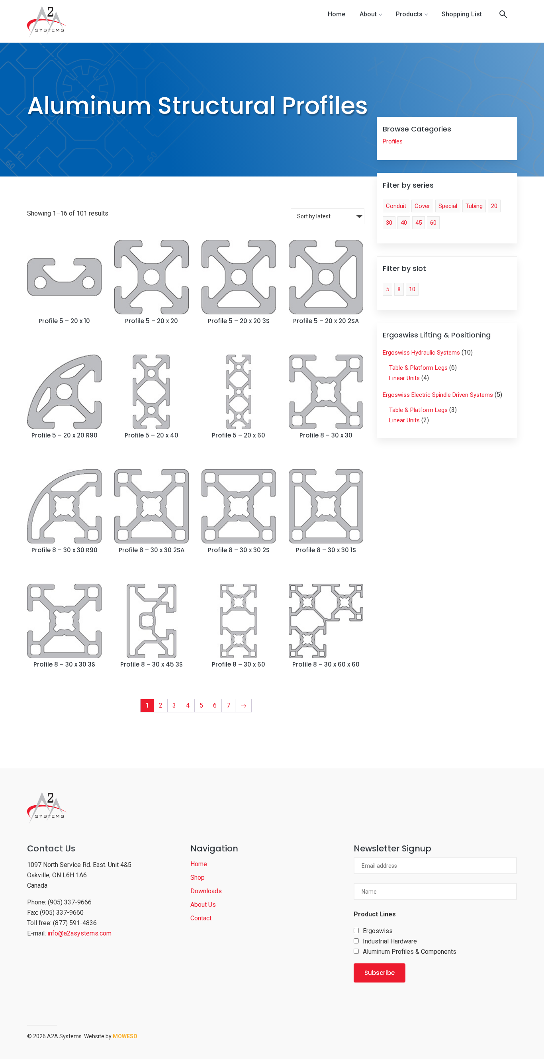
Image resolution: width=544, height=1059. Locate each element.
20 (494, 206)
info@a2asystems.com (79, 933)
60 (433, 222)
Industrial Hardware (390, 941)
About (368, 14)
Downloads (206, 891)
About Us (203, 904)
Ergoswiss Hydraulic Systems (421, 352)
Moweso (125, 1036)
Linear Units (404, 378)
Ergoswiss (378, 931)
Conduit (396, 206)
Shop (197, 877)
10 (412, 289)
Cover (422, 206)
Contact (200, 918)
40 (404, 222)
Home (336, 14)
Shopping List (462, 14)
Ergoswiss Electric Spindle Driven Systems (438, 394)
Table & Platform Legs (418, 367)
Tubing (474, 206)
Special (447, 206)
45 (418, 222)
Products (409, 14)
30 (389, 222)
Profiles (393, 141)
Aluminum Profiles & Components (409, 951)
